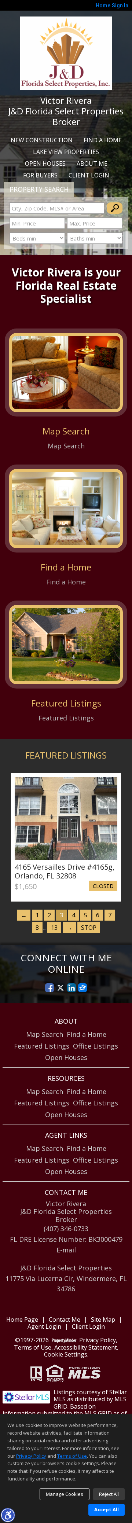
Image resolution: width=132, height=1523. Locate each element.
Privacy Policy (97, 1340)
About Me (92, 163)
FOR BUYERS (40, 175)
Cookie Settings (65, 1354)
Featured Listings (41, 1046)
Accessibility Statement (85, 1347)
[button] (7, 1515)
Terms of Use (32, 1347)
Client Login (89, 175)
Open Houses (45, 163)
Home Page (22, 1319)
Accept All (106, 1509)
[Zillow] (82, 987)
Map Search (44, 1034)
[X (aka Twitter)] (60, 987)
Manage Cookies (64, 1494)
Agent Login (44, 1326)
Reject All (109, 1494)
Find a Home (103, 140)
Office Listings (95, 1046)
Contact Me (64, 1319)
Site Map (103, 1319)
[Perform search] (114, 208)
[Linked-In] (71, 987)
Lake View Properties (66, 152)
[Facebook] (49, 987)
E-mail (66, 1249)
